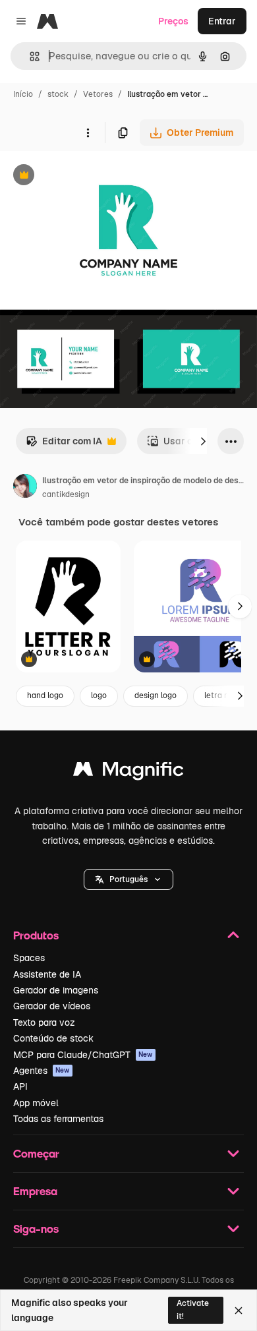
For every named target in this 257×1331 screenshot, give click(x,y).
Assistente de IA (47, 974)
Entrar (222, 21)
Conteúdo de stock (53, 1038)
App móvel (36, 1103)
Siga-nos (36, 1228)
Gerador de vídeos (51, 1006)
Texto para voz (44, 1022)
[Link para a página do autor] (25, 488)
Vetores (98, 94)
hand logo (45, 695)
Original (84, 176)
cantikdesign (66, 494)
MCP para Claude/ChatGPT (83, 1055)
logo (99, 695)
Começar (36, 1153)
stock (58, 94)
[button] (128, 879)
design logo (155, 695)
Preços (173, 21)
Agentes (41, 1071)
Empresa (35, 1191)
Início (23, 94)
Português (128, 879)
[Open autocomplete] (29, 56)
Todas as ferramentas (58, 1119)
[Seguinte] (203, 441)
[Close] (238, 1310)
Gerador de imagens (55, 990)
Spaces (29, 958)
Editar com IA (64, 444)
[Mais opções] (87, 132)
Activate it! (193, 1309)
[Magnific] (128, 772)
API (20, 1086)
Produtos (36, 935)
